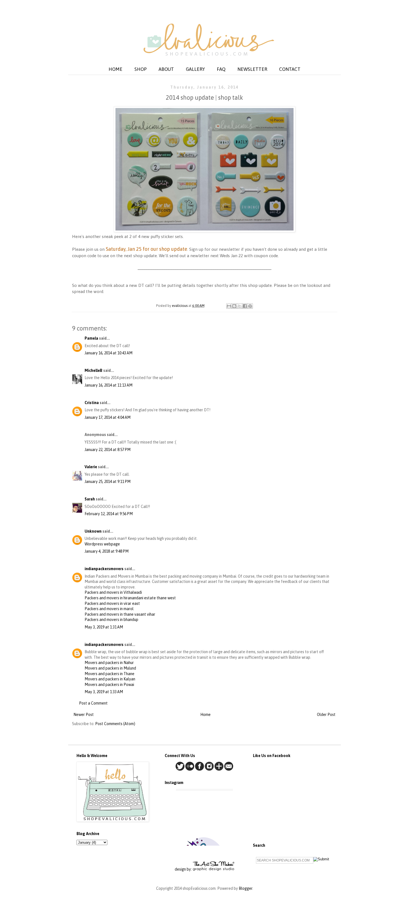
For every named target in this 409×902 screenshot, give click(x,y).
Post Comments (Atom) (115, 723)
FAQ (221, 69)
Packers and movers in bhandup (111, 619)
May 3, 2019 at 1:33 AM (104, 692)
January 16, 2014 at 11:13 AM (108, 385)
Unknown (93, 531)
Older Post (326, 714)
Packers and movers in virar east (112, 603)
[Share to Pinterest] (250, 306)
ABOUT (166, 69)
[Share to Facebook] (245, 306)
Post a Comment (93, 703)
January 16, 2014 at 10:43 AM (108, 353)
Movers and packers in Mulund (110, 668)
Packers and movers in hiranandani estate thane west (130, 598)
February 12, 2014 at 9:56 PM (109, 514)
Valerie (91, 467)
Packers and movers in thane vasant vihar (120, 614)
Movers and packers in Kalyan (110, 679)
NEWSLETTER (252, 69)
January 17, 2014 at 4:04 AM (107, 417)
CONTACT (289, 69)
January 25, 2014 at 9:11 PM (107, 481)
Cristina (92, 402)
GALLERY (195, 69)
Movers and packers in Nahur (109, 662)
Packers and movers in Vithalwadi (113, 592)
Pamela (91, 338)
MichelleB (93, 370)
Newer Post (83, 714)
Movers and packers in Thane (109, 674)
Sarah (90, 499)
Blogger (245, 888)
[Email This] (229, 306)
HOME (115, 69)
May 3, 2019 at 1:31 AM (104, 627)
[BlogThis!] (234, 306)
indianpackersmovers (104, 569)
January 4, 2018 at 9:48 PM (107, 551)
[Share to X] (239, 306)
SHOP (140, 69)
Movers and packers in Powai (109, 684)
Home (205, 714)
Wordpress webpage (102, 544)
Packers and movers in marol (109, 609)
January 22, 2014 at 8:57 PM (107, 449)
